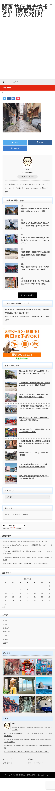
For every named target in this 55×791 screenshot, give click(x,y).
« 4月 (3, 607)
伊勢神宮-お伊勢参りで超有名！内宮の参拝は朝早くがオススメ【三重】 (35, 210)
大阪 (22, 278)
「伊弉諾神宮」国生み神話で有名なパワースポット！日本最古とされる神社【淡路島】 (34, 407)
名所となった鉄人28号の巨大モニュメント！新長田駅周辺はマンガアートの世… (35, 225)
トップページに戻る (27, 295)
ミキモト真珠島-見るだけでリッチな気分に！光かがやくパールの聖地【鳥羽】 (33, 465)
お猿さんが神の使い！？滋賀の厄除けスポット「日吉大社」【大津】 (34, 430)
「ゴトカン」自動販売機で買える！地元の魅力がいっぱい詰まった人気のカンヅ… (35, 240)
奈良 (4, 639)
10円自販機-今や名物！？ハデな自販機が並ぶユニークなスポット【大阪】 (35, 282)
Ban (27, 169)
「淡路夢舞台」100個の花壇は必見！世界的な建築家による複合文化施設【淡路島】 (34, 384)
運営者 (30, 759)
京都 (22, 264)
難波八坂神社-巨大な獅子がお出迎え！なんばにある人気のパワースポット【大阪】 (34, 372)
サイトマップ (7, 759)
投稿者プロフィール (27, 177)
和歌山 (5, 631)
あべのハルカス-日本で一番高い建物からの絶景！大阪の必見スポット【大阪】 (34, 395)
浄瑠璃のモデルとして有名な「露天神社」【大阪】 (33, 454)
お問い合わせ (7, 763)
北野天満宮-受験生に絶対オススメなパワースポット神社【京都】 (34, 477)
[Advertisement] (27, 50)
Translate (18, 528)
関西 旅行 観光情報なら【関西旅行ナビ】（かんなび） (28, 775)
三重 (22, 205)
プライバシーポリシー (35, 763)
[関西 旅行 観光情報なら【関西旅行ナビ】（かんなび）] (25, 10)
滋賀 (4, 643)
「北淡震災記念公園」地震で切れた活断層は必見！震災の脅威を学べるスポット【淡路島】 (34, 443)
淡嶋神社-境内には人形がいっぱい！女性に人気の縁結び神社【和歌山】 (34, 419)
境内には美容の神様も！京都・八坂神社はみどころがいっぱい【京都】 (35, 268)
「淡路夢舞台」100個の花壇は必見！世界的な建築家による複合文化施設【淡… (35, 254)
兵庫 (22, 220)
